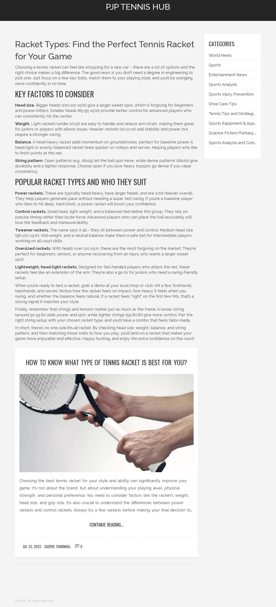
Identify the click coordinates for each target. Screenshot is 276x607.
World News (220, 55)
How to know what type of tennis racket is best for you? (106, 362)
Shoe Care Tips (223, 104)
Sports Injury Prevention (231, 94)
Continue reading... (106, 524)
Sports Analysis (223, 84)
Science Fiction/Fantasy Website (233, 133)
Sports (215, 65)
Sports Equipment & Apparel (233, 123)
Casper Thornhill (57, 546)
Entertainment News (228, 74)
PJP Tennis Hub (138, 7)
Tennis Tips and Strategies (233, 113)
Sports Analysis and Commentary (233, 142)
